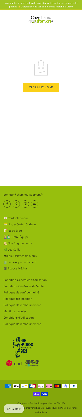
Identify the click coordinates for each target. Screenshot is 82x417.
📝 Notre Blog (12, 230)
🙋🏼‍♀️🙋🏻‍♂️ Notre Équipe (16, 237)
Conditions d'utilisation (18, 317)
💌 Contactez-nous (15, 218)
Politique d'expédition (17, 298)
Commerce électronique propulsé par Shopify (41, 403)
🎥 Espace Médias (15, 268)
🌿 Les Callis (11, 249)
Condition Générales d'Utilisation (25, 280)
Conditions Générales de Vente (23, 286)
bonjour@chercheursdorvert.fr (23, 194)
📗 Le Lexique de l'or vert (19, 262)
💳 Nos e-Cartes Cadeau (19, 224)
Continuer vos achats (41, 87)
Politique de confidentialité (21, 292)
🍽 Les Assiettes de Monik (20, 256)
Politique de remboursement (22, 305)
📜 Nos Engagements (17, 243)
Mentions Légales (15, 311)
